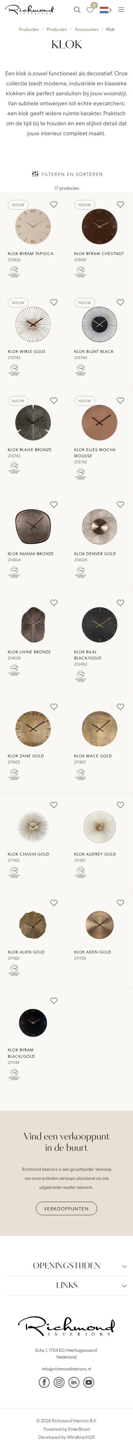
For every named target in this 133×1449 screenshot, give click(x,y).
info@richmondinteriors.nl (66, 1368)
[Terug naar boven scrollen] (118, 1434)
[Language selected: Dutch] (106, 10)
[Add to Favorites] (54, 204)
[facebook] (44, 1382)
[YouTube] (88, 1382)
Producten (29, 29)
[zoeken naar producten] (77, 9)
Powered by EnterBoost (67, 1428)
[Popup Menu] (121, 9)
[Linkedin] (73, 1382)
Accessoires (86, 29)
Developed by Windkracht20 (66, 1437)
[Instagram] (59, 1382)
